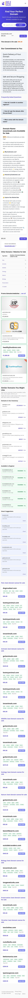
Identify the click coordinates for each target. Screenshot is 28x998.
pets (10, 591)
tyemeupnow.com (10, 973)
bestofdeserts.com (11, 831)
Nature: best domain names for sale (14, 795)
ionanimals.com (10, 246)
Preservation (5, 283)
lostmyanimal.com (11, 602)
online (4, 350)
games (4, 961)
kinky (4, 977)
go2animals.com (10, 656)
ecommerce (5, 352)
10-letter (16, 638)
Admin (23, 993)
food (15, 352)
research (22, 885)
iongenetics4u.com (11, 882)
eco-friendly (12, 660)
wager (15, 961)
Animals (4, 264)
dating (8, 975)
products (9, 350)
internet (13, 350)
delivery (11, 352)
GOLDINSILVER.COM (7, 336)
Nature (4, 275)
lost (8, 607)
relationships (13, 975)
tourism (4, 835)
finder (14, 609)
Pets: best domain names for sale (13, 583)
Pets (3, 260)
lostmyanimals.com (11, 619)
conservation (5, 660)
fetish (23, 975)
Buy (25, 470)
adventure (5, 833)
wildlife (12, 636)
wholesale (14, 944)
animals (8, 605)
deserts (9, 835)
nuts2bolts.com (9, 942)
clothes (4, 932)
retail (12, 932)
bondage (19, 975)
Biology (4, 279)
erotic (8, 977)
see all (23, 293)
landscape (14, 835)
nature (21, 636)
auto (12, 946)
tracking (12, 607)
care (12, 759)
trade (9, 944)
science (17, 885)
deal (4, 592)
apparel (20, 930)
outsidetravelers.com (12, 845)
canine (21, 591)
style (8, 932)
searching (5, 609)
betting (15, 959)
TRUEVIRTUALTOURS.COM (8, 375)
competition (9, 961)
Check (24, 520)
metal (4, 946)
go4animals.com (10, 757)
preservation (10, 638)
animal (17, 591)
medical (12, 885)
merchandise (20, 944)
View (24, 405)
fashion (16, 930)
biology (4, 638)
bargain (8, 592)
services (12, 622)
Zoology (4, 271)
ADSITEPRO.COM (6, 312)
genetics (5, 887)
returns (12, 605)
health (18, 350)
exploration (19, 833)
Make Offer (23, 36)
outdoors (15, 850)
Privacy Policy (18, 991)
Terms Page (18, 993)
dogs (13, 591)
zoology (16, 636)
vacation (10, 848)
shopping (5, 930)
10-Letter (4, 286)
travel (10, 833)
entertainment (6, 959)
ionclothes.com (9, 927)
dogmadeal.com (10, 588)
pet (21, 605)
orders (8, 946)
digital (13, 659)
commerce (5, 591)
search (16, 607)
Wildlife (4, 267)
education (16, 759)
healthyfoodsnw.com (12, 347)
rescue (20, 607)
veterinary (12, 761)
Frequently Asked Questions (11, 97)
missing (10, 609)
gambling (20, 959)
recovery (17, 605)
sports (11, 959)
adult (4, 975)
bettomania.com (10, 956)
